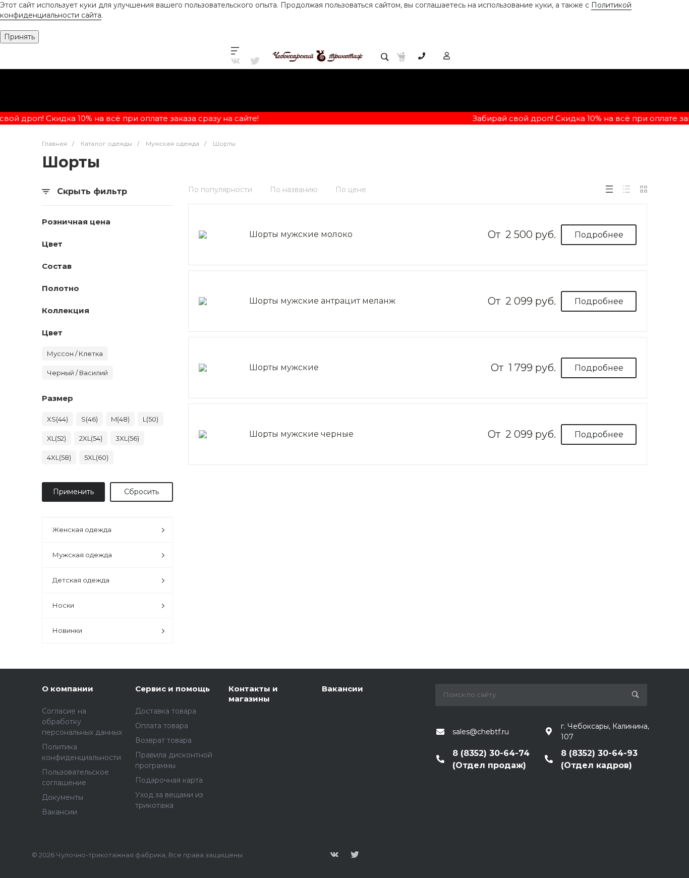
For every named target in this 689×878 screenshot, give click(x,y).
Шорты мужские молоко (301, 234)
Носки (63, 605)
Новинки (67, 630)
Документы (62, 797)
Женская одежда (81, 529)
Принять (19, 36)
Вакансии (59, 811)
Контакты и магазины (253, 694)
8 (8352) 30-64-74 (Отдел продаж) (491, 759)
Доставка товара (165, 711)
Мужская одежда (82, 555)
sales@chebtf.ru (480, 731)
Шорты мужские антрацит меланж (322, 301)
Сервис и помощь (172, 688)
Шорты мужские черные (301, 434)
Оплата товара (161, 725)
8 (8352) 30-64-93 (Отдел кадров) (599, 759)
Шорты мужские (284, 367)
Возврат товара (163, 740)
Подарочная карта (169, 780)
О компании (67, 688)
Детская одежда (80, 580)
